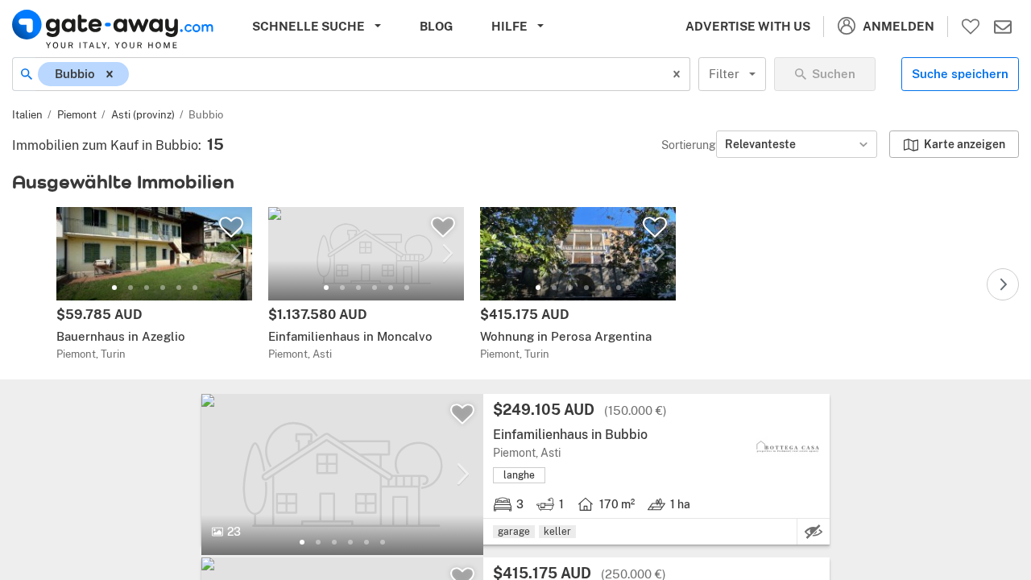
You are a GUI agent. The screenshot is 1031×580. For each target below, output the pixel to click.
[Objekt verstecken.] (813, 532)
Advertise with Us (747, 26)
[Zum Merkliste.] (970, 26)
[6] (195, 288)
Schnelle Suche (308, 26)
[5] (179, 288)
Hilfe (509, 26)
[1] (114, 288)
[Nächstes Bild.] (236, 253)
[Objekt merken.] (231, 227)
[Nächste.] (1003, 284)
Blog (436, 26)
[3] (147, 288)
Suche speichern (960, 74)
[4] (163, 288)
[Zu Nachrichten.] (1002, 26)
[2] (130, 288)
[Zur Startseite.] (112, 29)
